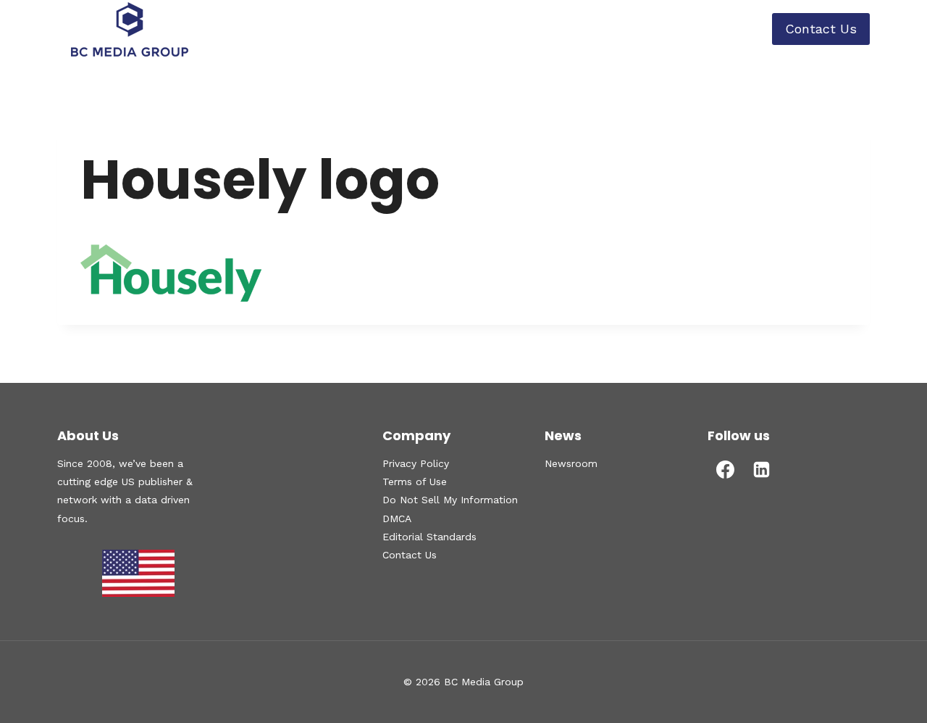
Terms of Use (414, 481)
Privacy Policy (415, 463)
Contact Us (821, 28)
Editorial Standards (429, 536)
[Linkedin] (762, 469)
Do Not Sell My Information (450, 499)
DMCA (396, 518)
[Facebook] (726, 469)
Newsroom (571, 463)
